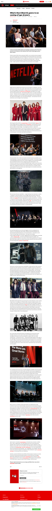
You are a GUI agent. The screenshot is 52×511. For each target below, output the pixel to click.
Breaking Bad (25, 240)
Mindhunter (28, 447)
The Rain (16, 197)
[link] (11, 21)
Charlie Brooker (23, 441)
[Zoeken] (45, 1)
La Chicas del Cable (33, 408)
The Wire (20, 240)
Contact (32, 8)
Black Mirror (28, 414)
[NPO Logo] (50, 1)
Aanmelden (23, 478)
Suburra (37, 122)
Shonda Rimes (28, 456)
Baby (26, 304)
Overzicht (18, 8)
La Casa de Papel (24, 122)
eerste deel (12, 463)
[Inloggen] (48, 1)
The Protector (28, 124)
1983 (30, 200)
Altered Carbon (19, 447)
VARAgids (7, 5)
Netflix (11, 16)
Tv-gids (23, 8)
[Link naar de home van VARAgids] (3, 5)
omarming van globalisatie (25, 91)
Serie (13, 16)
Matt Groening (26, 457)
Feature (15, 16)
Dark (26, 90)
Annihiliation (12, 416)
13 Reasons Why (17, 236)
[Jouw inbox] (46, 2)
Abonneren (28, 8)
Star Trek (23, 447)
